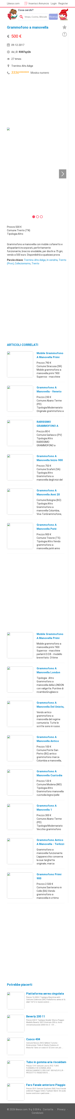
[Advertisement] (33, 101)
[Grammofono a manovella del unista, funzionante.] (20, 713)
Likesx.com (13, 3)
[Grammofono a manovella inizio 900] (20, 467)
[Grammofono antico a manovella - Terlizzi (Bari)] (20, 851)
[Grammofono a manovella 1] (20, 816)
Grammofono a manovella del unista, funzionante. (50, 706)
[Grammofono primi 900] (20, 885)
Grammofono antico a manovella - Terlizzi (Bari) (50, 844)
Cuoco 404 (33, 1039)
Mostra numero (40, 72)
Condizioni (37, 1113)
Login (54, 3)
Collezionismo (23, 263)
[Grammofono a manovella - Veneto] (20, 398)
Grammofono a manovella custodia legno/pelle (49, 775)
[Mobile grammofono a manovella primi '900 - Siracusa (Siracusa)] (20, 645)
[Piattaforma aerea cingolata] (15, 1000)
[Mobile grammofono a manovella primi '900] (20, 364)
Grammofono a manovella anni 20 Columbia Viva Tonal (50, 494)
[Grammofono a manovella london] (20, 679)
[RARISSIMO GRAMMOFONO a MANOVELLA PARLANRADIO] (20, 432)
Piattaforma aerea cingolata (45, 993)
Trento (35, 263)
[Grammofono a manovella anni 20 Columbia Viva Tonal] (20, 501)
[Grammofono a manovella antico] (20, 748)
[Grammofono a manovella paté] (20, 535)
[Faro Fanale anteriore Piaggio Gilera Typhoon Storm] (15, 1091)
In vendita (52, 260)
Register (63, 3)
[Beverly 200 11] (15, 1023)
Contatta (48, 1109)
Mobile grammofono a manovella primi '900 (50, 357)
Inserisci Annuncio (39, 3)
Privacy (61, 1109)
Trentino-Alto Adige (35, 260)
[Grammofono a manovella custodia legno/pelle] (20, 782)
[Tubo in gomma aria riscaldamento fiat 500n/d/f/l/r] (15, 1069)
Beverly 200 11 (35, 1016)
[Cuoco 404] (15, 1046)
